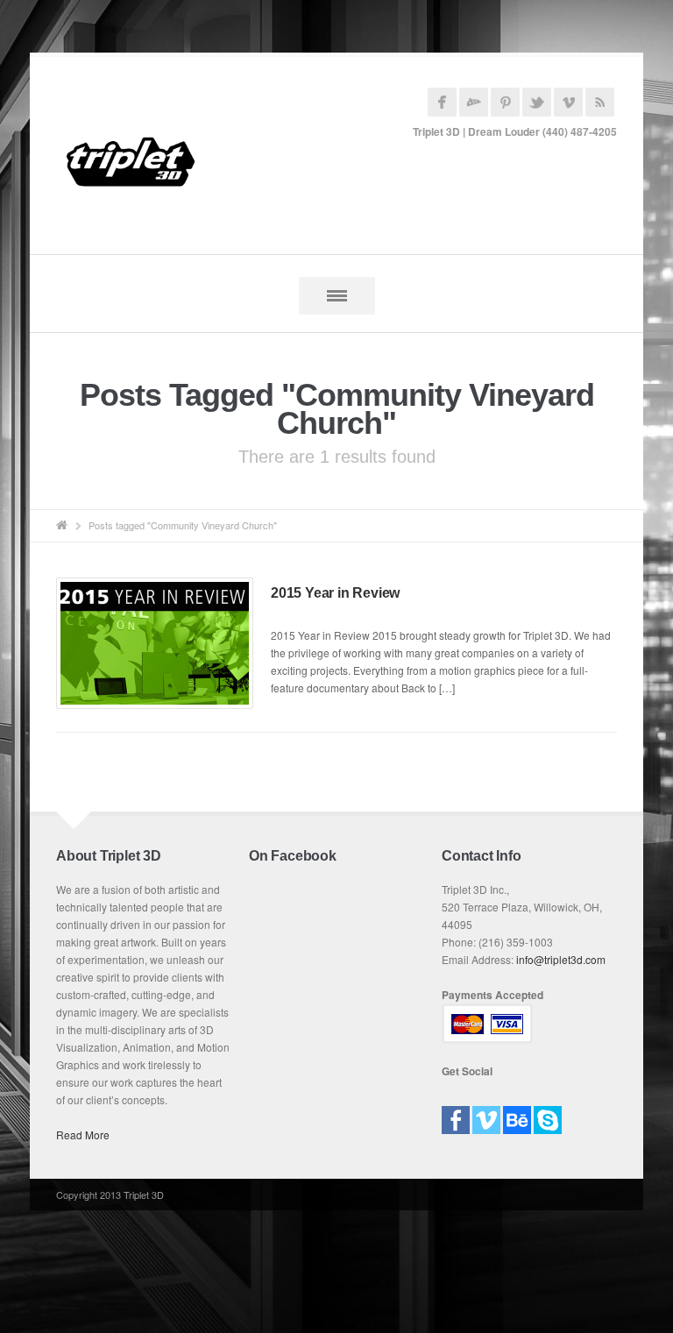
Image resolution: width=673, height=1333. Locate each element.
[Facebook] (456, 1114)
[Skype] (548, 1114)
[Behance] (517, 1114)
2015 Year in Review (335, 592)
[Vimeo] (486, 1114)
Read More (83, 1134)
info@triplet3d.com (561, 959)
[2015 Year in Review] (154, 643)
